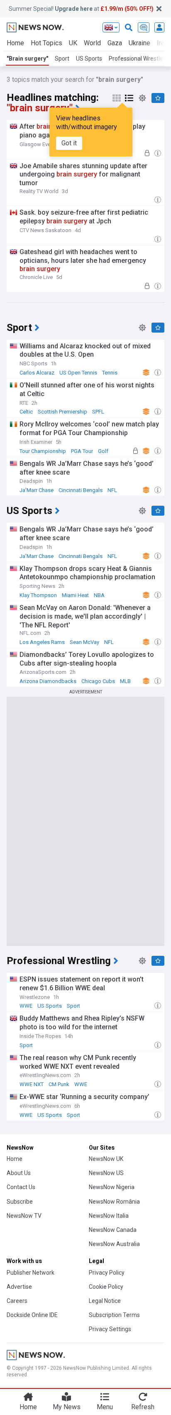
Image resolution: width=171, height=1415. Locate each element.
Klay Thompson (38, 595)
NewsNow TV (24, 1215)
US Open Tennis (78, 373)
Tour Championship (43, 451)
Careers (17, 1300)
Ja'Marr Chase (37, 490)
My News (67, 1407)
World (92, 43)
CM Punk (59, 1084)
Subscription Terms (114, 1315)
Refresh (142, 1407)
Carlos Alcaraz (37, 373)
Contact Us (21, 1187)
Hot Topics (46, 43)
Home (15, 43)
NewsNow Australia (114, 1244)
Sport (62, 58)
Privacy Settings (110, 1329)
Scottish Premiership (62, 412)
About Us (19, 1173)
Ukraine (139, 43)
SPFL (98, 412)
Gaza (114, 43)
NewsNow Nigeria (111, 1187)
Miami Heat (75, 595)
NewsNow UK (106, 1159)
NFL (112, 490)
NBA (99, 595)
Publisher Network (30, 1272)
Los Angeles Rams (42, 642)
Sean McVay (84, 642)
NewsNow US (106, 1173)
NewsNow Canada (113, 1229)
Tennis (109, 373)
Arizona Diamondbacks (48, 681)
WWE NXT (32, 1084)
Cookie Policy (106, 1286)
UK (73, 43)
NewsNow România (114, 1201)
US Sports (89, 58)
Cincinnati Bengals (81, 490)
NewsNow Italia (109, 1215)
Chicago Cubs (98, 681)
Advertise (19, 1286)
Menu (105, 1407)
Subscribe (20, 1201)
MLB (125, 681)
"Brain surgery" (27, 58)
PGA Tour (82, 451)
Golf (103, 451)
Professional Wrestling (138, 58)
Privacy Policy (107, 1272)
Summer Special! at (81, 8)
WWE (26, 1006)
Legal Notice (105, 1300)
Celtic (26, 412)
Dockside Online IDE (32, 1315)
